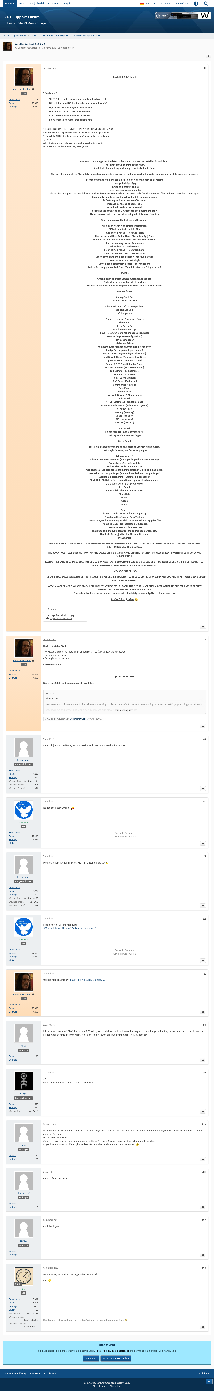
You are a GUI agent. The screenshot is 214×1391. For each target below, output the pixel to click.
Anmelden (165, 3)
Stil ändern (205, 1373)
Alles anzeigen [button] (124, 710)
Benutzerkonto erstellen (116, 1358)
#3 (204, 739)
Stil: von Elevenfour (107, 1386)
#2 (204, 639)
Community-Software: (107, 1383)
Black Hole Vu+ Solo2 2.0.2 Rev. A (87, 979)
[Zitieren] (203, 627)
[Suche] (206, 3)
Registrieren (182, 3)
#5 (204, 856)
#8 (204, 1025)
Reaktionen (14, 99)
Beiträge (13, 106)
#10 (204, 1124)
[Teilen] (208, 56)
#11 (204, 1172)
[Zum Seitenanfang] (209, 1381)
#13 (204, 1268)
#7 (205, 973)
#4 (204, 801)
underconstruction (27, 47)
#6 (204, 918)
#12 (204, 1220)
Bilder (12, 843)
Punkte (12, 103)
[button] (148, 3)
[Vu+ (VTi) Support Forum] (107, 20)
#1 (205, 68)
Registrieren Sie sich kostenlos (112, 1350)
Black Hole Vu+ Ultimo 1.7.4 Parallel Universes (70, 928)
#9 (204, 1072)
